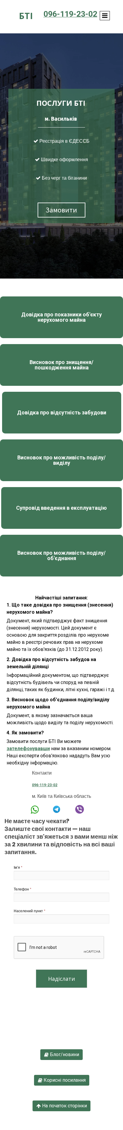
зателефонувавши (28, 748)
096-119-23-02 (44, 785)
